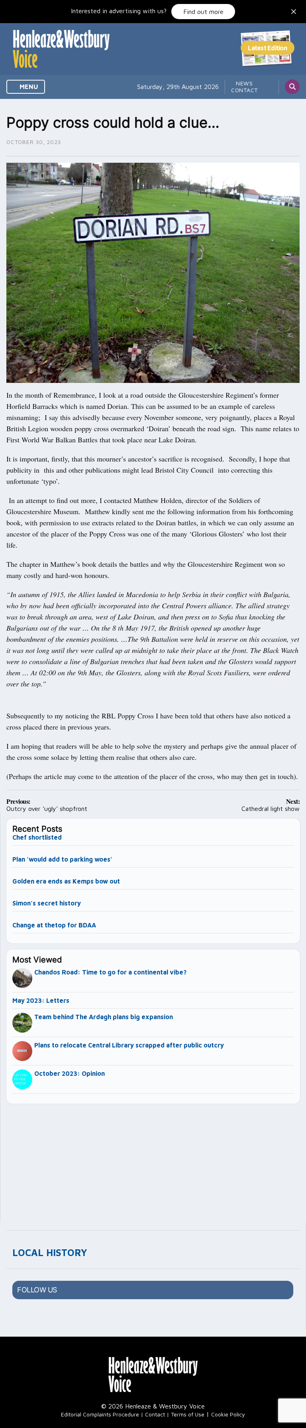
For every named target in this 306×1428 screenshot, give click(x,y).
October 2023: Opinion (69, 1073)
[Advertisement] (153, 1159)
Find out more (203, 11)
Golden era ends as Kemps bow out (66, 881)
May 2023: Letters (40, 1000)
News (244, 83)
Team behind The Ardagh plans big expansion (103, 1016)
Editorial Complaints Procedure (100, 1414)
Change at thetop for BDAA (54, 925)
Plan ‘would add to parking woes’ (62, 859)
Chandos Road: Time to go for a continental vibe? (110, 972)
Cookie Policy (228, 1414)
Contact (244, 90)
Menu (28, 86)
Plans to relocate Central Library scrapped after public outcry (129, 1045)
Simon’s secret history (46, 903)
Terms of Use (187, 1414)
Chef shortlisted (37, 837)
